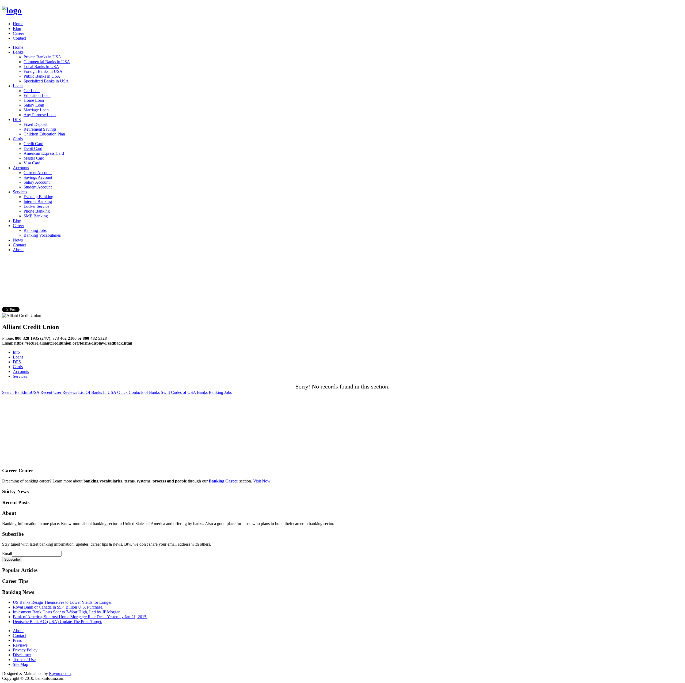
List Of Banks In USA (97, 392)
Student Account (38, 187)
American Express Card (44, 153)
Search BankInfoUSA (20, 392)
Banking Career (223, 481)
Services (20, 192)
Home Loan (34, 100)
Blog (17, 28)
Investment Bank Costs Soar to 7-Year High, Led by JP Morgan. (67, 612)
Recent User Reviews (58, 392)
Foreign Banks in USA (43, 71)
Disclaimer (22, 654)
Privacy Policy (25, 650)
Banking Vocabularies (42, 235)
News (18, 240)
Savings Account (38, 177)
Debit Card (33, 148)
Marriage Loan (36, 110)
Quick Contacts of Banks (138, 392)
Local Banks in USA (41, 66)
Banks (18, 52)
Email (7, 553)
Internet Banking (38, 201)
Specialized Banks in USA (46, 81)
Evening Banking (38, 196)
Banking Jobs (35, 230)
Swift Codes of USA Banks (184, 392)
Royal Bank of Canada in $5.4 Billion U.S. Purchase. (58, 607)
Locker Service (36, 206)
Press (17, 640)
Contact (19, 38)
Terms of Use (24, 659)
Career (18, 33)
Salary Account (37, 182)
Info (16, 352)
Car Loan (32, 90)
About (18, 249)
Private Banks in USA (42, 57)
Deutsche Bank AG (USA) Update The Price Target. (57, 621)
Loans (18, 86)
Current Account (38, 172)
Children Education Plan (44, 134)
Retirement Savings (40, 129)
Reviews (20, 645)
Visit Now (262, 481)
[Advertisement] (99, 268)
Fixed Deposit (35, 124)
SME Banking (36, 216)
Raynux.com (60, 673)
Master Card (34, 158)
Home (18, 23)
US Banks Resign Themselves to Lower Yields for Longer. (62, 602)
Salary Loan (34, 105)
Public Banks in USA (42, 76)
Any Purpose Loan (40, 114)
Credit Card (33, 143)
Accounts (21, 167)
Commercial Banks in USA (47, 61)
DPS (17, 119)
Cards (18, 139)
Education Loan (37, 95)
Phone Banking (37, 211)
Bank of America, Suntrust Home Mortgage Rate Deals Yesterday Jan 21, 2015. (80, 616)
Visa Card (32, 163)
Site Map (20, 664)
